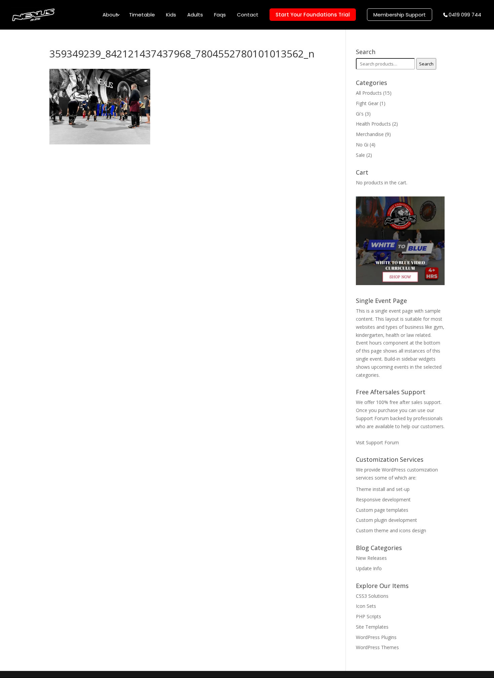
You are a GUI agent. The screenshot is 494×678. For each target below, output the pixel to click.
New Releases (371, 558)
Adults (195, 15)
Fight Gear (367, 103)
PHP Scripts (368, 616)
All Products (369, 93)
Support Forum (372, 418)
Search (426, 64)
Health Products (373, 124)
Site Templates (372, 627)
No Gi (362, 144)
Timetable (142, 15)
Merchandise (370, 134)
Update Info (369, 568)
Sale (360, 155)
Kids (171, 15)
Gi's (360, 113)
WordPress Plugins (376, 637)
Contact (247, 15)
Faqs (220, 15)
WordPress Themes (377, 647)
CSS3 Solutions (372, 596)
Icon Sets (366, 606)
